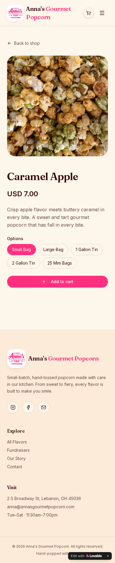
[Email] (44, 407)
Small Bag (21, 249)
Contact (14, 466)
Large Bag (53, 249)
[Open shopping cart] (88, 13)
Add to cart (62, 281)
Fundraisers (18, 450)
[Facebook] (28, 407)
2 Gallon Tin (23, 262)
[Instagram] (13, 407)
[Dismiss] (107, 555)
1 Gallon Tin (87, 249)
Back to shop (27, 43)
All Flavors (17, 441)
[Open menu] (102, 13)
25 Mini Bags (59, 262)
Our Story (16, 458)
